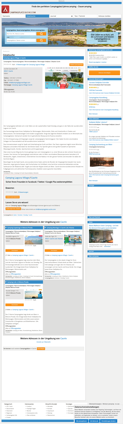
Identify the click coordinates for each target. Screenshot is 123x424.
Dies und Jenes (94, 256)
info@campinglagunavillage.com (19, 82)
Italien (15, 215)
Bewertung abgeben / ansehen (97, 62)
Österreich (9, 411)
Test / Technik (80, 16)
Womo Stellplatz (26, 277)
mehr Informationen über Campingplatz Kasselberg (103, 110)
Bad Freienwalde (97, 90)
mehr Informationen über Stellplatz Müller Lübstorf (103, 140)
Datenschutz (51, 415)
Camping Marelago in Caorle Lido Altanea (60, 228)
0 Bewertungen (23, 192)
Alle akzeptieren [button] (81, 421)
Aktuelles (50, 406)
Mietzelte (35, 173)
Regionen (9, 413)
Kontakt (49, 408)
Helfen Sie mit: (93, 67)
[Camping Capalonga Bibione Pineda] (33, 244)
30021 (6, 71)
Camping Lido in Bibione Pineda (17, 282)
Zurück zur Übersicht (43, 342)
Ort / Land (9, 406)
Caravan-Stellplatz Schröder (99, 82)
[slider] (7, 64)
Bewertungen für (30, 64)
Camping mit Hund (19, 173)
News (91, 222)
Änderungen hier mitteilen (13, 208)
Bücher (29, 411)
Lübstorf (95, 132)
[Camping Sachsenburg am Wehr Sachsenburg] (102, 169)
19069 (90, 132)
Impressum (50, 411)
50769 (90, 107)
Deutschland (10, 408)
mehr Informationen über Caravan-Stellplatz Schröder (104, 93)
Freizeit (9, 417)
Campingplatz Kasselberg (98, 97)
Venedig (25, 215)
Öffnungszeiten (16, 274)
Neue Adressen (94, 119)
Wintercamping (108, 404)
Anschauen (15, 250)
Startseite (6, 16)
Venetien (20, 215)
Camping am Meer (9, 173)
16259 (90, 90)
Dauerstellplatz (29, 173)
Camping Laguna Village (18, 177)
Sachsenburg (96, 154)
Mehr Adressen (93, 114)
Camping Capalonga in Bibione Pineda (19, 228)
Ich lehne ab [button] (94, 421)
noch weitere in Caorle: (20, 348)
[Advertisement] (43, 108)
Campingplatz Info (12, 415)
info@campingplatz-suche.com (45, 209)
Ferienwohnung (38, 276)
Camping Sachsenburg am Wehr (100, 144)
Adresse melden (104, 16)
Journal (53, 16)
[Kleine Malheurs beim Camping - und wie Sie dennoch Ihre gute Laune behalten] (101, 243)
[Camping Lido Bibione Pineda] (33, 298)
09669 (90, 154)
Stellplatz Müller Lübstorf (98, 122)
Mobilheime (18, 277)
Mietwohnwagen (9, 277)
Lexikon (29, 406)
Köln (94, 107)
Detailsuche (31, 16)
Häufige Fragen (31, 408)
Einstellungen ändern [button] (109, 421)
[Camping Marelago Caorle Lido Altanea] (73, 244)
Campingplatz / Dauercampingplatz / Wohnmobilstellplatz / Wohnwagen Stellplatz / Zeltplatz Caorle (32, 61)
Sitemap (49, 413)
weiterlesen (107, 246)
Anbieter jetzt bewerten (76, 64)
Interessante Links (32, 413)
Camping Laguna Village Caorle (22, 85)
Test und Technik (94, 217)
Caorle (23, 58)
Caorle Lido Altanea (56, 239)
